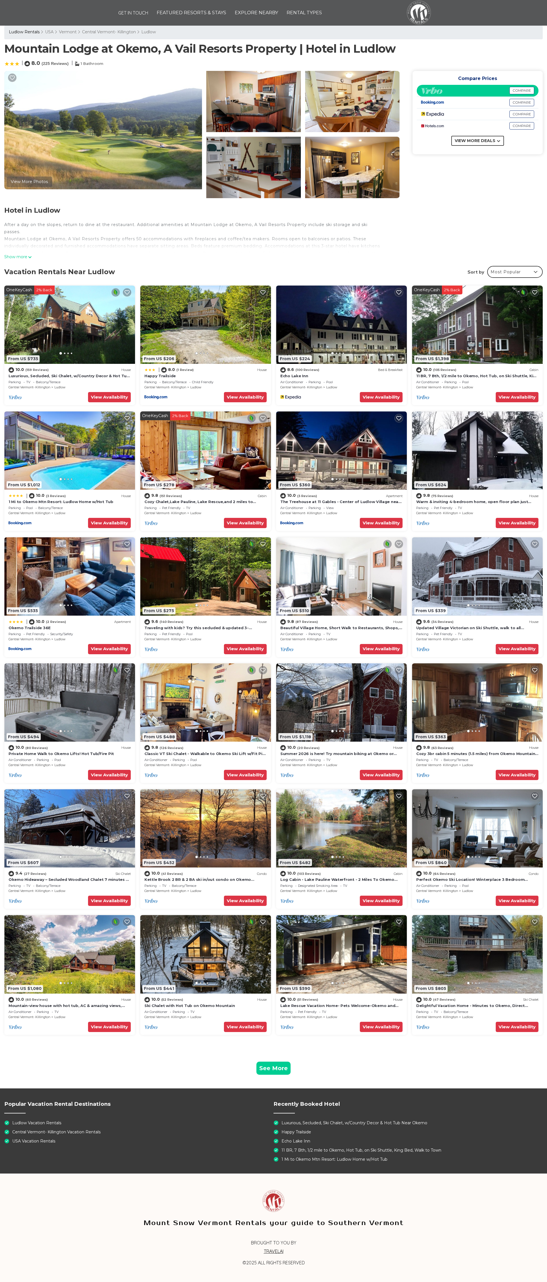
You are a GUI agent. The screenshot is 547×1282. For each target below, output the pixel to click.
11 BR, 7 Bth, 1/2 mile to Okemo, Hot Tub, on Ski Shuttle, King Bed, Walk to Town (361, 1150)
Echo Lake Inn (294, 376)
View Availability (109, 397)
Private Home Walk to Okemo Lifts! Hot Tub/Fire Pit (61, 753)
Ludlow (148, 31)
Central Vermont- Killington (109, 31)
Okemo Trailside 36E (30, 627)
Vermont (68, 31)
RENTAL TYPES (304, 12)
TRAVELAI (273, 1251)
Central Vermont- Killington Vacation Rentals (56, 1132)
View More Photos (29, 181)
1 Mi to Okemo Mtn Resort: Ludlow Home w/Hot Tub (61, 501)
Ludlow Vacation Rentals (36, 1122)
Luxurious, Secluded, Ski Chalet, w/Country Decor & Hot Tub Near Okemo (354, 1122)
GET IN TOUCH (133, 13)
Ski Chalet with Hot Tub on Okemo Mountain (189, 1005)
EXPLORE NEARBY (256, 12)
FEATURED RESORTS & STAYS (191, 12)
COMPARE (522, 90)
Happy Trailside (160, 376)
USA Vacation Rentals (33, 1141)
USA (49, 31)
